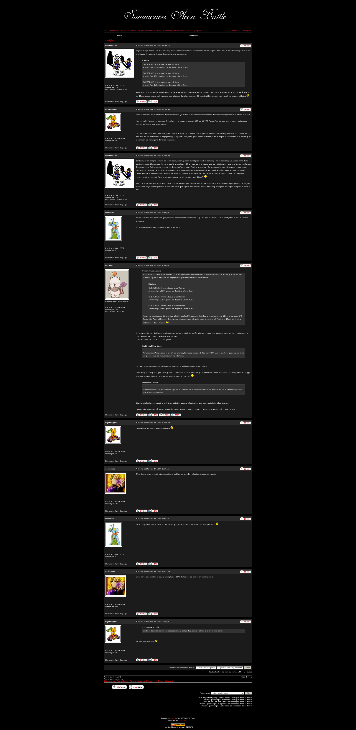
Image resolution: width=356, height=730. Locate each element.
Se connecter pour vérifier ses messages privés (182, 31)
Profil (158, 31)
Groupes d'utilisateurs (146, 31)
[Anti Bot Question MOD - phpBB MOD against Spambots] (178, 725)
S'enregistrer (246, 31)
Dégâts (110, 40)
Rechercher (113, 31)
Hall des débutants (165, 681)
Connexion (235, 31)
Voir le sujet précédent (113, 679)
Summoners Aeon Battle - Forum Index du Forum (128, 681)
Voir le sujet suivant (112, 677)
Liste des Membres (128, 31)
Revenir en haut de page (116, 102)
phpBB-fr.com (183, 720)
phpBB (172, 718)
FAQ (106, 31)
